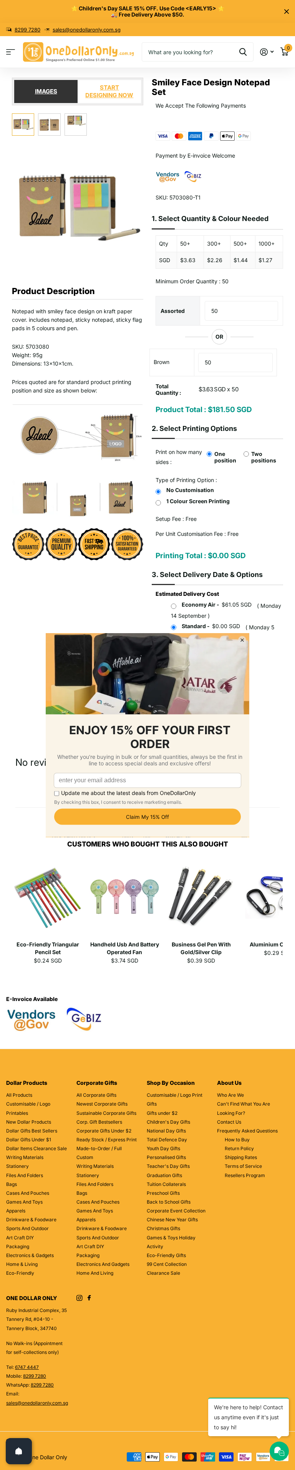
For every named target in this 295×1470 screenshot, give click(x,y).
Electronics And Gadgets (102, 1264)
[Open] (19, 1451)
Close (286, 11)
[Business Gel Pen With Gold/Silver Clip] (201, 899)
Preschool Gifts (163, 1193)
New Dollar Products (28, 1122)
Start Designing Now (109, 91)
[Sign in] (267, 52)
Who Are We (230, 1095)
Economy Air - (217, 604)
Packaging (17, 1246)
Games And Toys (24, 1202)
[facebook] (89, 1298)
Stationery (17, 1166)
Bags (11, 1184)
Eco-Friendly (20, 1273)
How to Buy (237, 1139)
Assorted (173, 311)
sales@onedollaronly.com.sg (87, 30)
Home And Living (94, 1273)
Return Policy (239, 1148)
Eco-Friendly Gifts (166, 1255)
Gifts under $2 (162, 1113)
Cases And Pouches (27, 1193)
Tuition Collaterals (166, 1184)
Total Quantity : (168, 389)
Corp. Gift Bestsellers (99, 1122)
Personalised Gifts (166, 1157)
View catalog (10, 52)
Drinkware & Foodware (31, 1219)
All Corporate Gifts (96, 1095)
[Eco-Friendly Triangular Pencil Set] (48, 899)
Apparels (15, 1211)
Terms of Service (243, 1166)
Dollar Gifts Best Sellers (31, 1131)
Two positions (263, 457)
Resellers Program (245, 1175)
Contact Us (229, 1122)
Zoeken (243, 52)
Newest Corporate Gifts (102, 1104)
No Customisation (190, 490)
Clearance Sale (163, 1273)
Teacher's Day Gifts (168, 1166)
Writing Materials (24, 1157)
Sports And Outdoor (27, 1228)
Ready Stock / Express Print (106, 1139)
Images (46, 91)
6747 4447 (27, 1367)
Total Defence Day (167, 1139)
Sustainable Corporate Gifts (106, 1113)
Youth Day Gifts (163, 1148)
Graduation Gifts (164, 1175)
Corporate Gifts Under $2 (103, 1131)
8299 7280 (27, 30)
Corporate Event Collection (176, 1211)
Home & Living (22, 1264)
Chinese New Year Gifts (172, 1219)
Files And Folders (24, 1175)
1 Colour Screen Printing (198, 501)
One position (225, 457)
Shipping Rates (241, 1157)
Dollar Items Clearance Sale (36, 1148)
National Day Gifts (166, 1131)
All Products (19, 1095)
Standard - (211, 626)
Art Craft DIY (20, 1238)
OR (219, 336)
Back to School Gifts (169, 1202)
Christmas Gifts (163, 1228)
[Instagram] (79, 1298)
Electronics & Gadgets (30, 1255)
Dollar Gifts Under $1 (28, 1139)
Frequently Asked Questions (247, 1131)
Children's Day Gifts (168, 1122)
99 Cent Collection (167, 1264)
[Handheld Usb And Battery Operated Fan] (124, 899)
